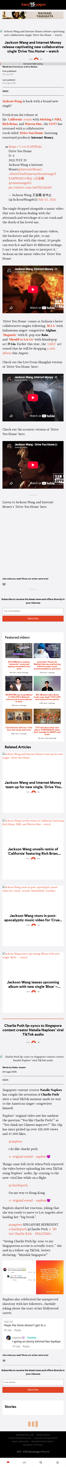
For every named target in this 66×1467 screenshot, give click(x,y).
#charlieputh (18, 1229)
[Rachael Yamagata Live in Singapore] (33, 18)
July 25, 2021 (47, 199)
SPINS (31, 59)
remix (20, 119)
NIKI (57, 119)
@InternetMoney (30, 169)
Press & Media (43, 1435)
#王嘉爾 (38, 178)
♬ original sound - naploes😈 (29, 1156)
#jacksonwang (43, 174)
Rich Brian (9, 124)
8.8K (38, 858)
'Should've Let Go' (21, 339)
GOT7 (53, 124)
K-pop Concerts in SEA (19, 1438)
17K (38, 925)
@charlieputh (18, 1185)
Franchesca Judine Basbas (24, 67)
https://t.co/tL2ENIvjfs (25, 146)
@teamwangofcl (20, 183)
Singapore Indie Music (42, 1442)
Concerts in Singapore (46, 1438)
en (24, 1463)
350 (38, 1042)
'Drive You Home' (31, 133)
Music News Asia (20, 1442)
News (5, 91)
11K (41, 59)
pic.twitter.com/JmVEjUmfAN (30, 187)
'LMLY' (51, 344)
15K (38, 792)
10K (38, 992)
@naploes (15, 1141)
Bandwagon (33, 4)
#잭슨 (28, 178)
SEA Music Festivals (33, 1445)
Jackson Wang (12, 101)
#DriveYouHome (21, 174)
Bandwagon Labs (25, 1435)
